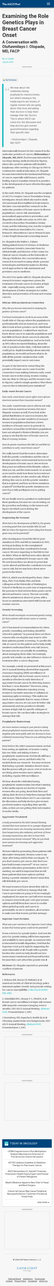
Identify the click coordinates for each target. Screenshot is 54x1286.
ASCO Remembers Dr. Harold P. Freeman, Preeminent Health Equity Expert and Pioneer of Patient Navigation (27, 1174)
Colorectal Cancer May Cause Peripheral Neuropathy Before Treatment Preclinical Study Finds (27, 1194)
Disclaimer (32, 1281)
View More (42, 1202)
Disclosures (40, 1279)
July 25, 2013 (8, 62)
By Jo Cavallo (8, 59)
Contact (9, 1281)
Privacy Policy (20, 1281)
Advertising (28, 1279)
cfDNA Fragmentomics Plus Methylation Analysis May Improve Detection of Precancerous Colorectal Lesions (27, 1154)
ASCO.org (43, 1281)
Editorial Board (14, 1279)
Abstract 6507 (34, 1024)
